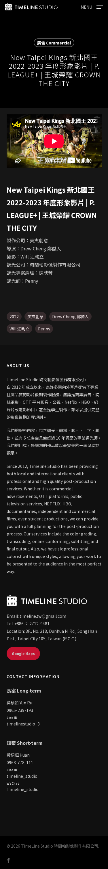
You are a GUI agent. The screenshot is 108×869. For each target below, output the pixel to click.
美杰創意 (35, 316)
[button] (92, 6)
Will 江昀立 (19, 329)
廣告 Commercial (54, 43)
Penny (44, 329)
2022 (14, 316)
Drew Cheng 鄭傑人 (70, 316)
